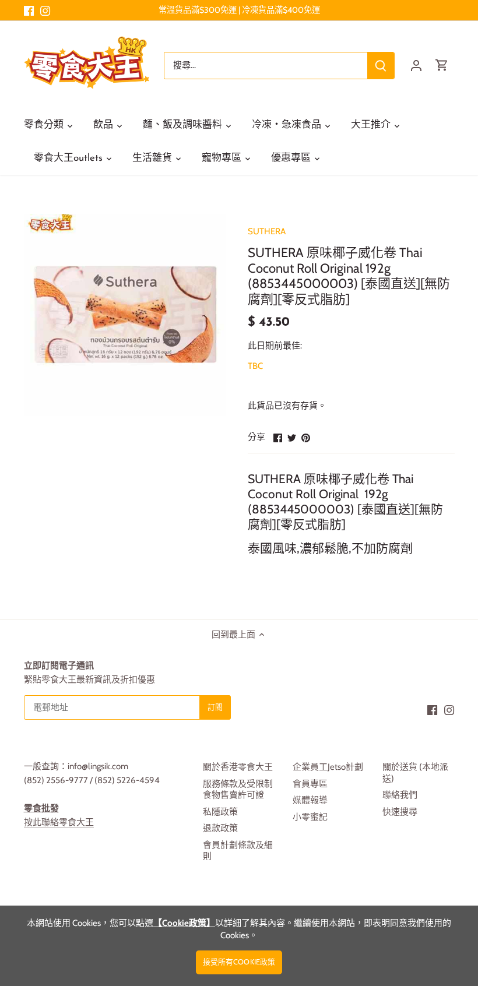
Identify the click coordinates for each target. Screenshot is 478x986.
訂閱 (414, 888)
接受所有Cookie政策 (239, 961)
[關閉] (438, 790)
